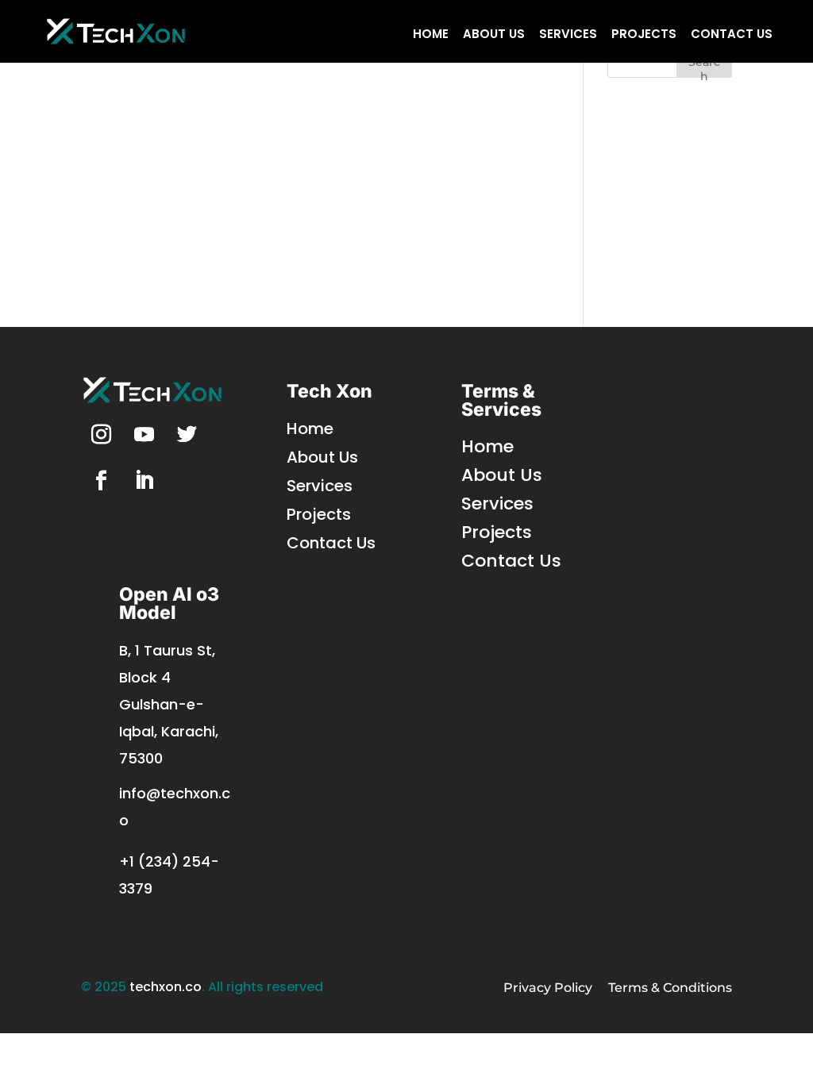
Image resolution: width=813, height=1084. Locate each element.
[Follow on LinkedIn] (144, 481)
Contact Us (732, 34)
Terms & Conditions (670, 987)
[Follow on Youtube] (144, 435)
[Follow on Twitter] (186, 435)
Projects (643, 34)
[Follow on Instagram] (101, 435)
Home (431, 34)
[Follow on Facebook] (101, 481)
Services (568, 34)
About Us (494, 34)
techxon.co (165, 987)
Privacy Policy (547, 987)
